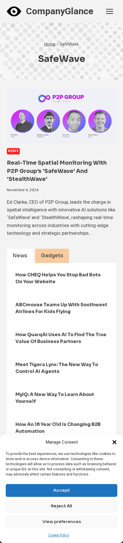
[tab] (20, 256)
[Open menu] (109, 11)
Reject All (61, 506)
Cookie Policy (58, 535)
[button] (114, 442)
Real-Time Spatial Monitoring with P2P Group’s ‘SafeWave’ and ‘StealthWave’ (57, 171)
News (13, 151)
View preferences (61, 521)
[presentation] (61, 116)
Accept (61, 490)
